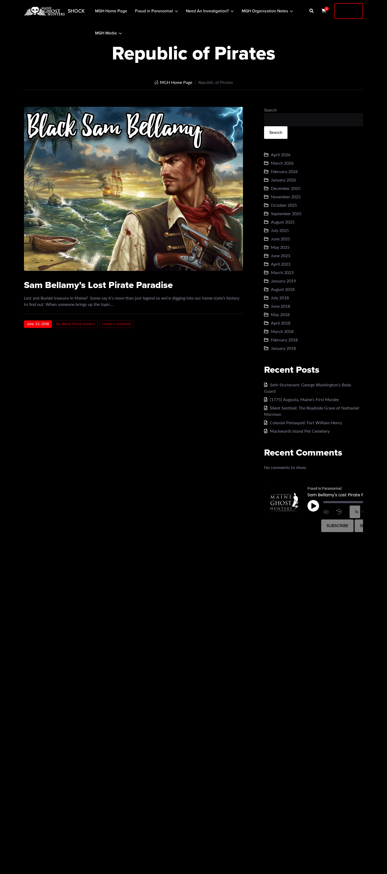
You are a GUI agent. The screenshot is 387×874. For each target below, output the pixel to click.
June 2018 (280, 306)
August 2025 (283, 222)
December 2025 (285, 188)
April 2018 (280, 323)
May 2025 (280, 247)
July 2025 (280, 230)
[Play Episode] (313, 506)
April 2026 (280, 154)
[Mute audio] (328, 512)
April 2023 (280, 264)
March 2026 (282, 163)
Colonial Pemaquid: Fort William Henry (306, 423)
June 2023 (280, 255)
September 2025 (286, 213)
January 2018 (283, 348)
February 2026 (284, 171)
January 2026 (283, 180)
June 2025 (280, 239)
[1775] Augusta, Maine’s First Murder (304, 399)
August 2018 (283, 289)
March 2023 (282, 272)
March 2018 (282, 331)
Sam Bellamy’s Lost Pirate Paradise (98, 285)
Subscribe (337, 526)
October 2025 (284, 205)
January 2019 (283, 281)
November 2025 (286, 197)
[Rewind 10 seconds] (341, 512)
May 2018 (280, 314)
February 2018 (284, 340)
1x (357, 512)
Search (270, 110)
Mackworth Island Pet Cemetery (300, 431)
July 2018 (280, 298)
